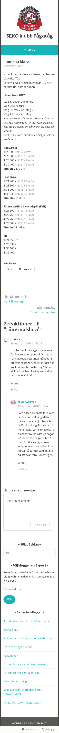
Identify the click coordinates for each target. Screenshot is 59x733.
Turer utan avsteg (43, 310)
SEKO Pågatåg (27, 402)
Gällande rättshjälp (15, 681)
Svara (14, 389)
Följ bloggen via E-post (29, 565)
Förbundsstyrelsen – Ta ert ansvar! (24, 664)
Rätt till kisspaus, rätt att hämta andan (26, 621)
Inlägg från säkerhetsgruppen (22, 702)
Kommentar (40, 524)
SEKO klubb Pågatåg (29, 36)
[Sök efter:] (29, 553)
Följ (9, 599)
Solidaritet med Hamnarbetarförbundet (27, 638)
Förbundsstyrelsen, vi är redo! (21, 672)
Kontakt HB (10, 630)
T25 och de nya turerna (17, 647)
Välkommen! (11, 655)
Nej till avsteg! (16, 299)
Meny (31, 50)
